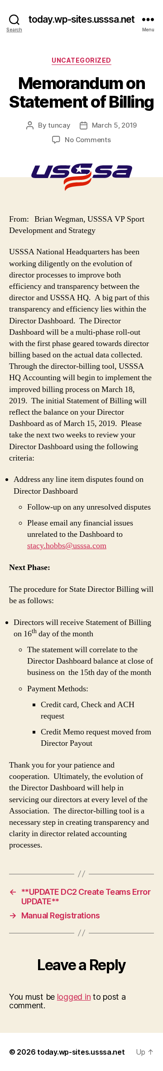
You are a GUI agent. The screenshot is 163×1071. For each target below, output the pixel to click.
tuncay (59, 125)
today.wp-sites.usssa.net (81, 19)
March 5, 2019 (114, 125)
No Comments (87, 139)
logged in (74, 997)
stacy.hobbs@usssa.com (66, 545)
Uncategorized (81, 60)
